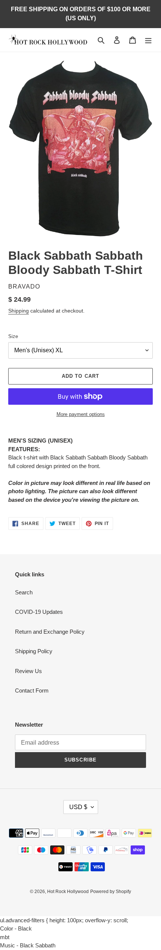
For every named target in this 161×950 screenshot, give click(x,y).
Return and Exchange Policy (50, 631)
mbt (4, 937)
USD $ (78, 807)
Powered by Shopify (110, 891)
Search (24, 592)
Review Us (28, 671)
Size (13, 336)
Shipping (18, 311)
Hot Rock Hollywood (68, 891)
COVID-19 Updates (39, 612)
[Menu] (148, 40)
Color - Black (16, 928)
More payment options (81, 414)
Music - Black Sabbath (27, 945)
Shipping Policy (33, 651)
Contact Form (32, 690)
